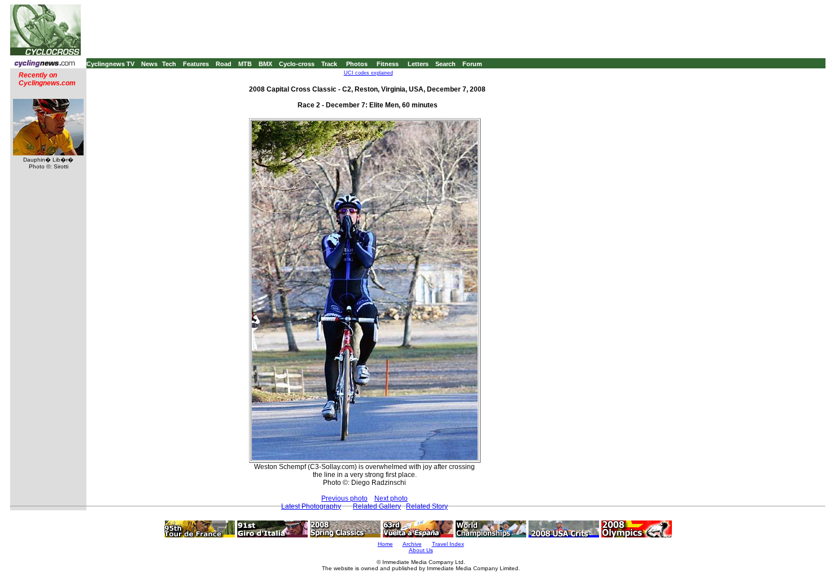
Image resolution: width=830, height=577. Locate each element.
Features (196, 63)
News (149, 63)
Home (385, 544)
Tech (169, 63)
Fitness (388, 63)
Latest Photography (311, 506)
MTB (245, 63)
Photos (357, 63)
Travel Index (448, 544)
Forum (472, 63)
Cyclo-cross (296, 63)
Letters (418, 63)
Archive (412, 544)
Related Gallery (377, 506)
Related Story (427, 506)
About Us (421, 550)
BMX (265, 63)
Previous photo (344, 498)
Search (445, 63)
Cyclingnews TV (110, 63)
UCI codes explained (368, 73)
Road (223, 63)
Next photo (391, 498)
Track (329, 63)
